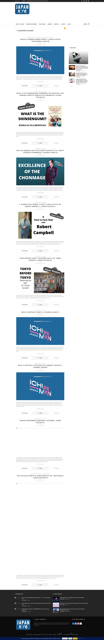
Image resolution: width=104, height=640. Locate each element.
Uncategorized (46, 473)
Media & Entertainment (37, 634)
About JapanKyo (67, 634)
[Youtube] (86, 1)
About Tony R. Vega (74, 634)
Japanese (50, 634)
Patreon (58, 634)
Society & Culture (49, 37)
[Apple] (88, 1)
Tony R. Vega (24, 85)
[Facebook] (82, 1)
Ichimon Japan (30, 37)
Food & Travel (44, 634)
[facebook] (38, 85)
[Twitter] (84, 1)
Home (17, 29)
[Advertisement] (67, 13)
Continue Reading (40, 81)
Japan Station (37, 37)
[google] (42, 85)
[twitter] (40, 85)
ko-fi (62, 634)
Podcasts (43, 37)
